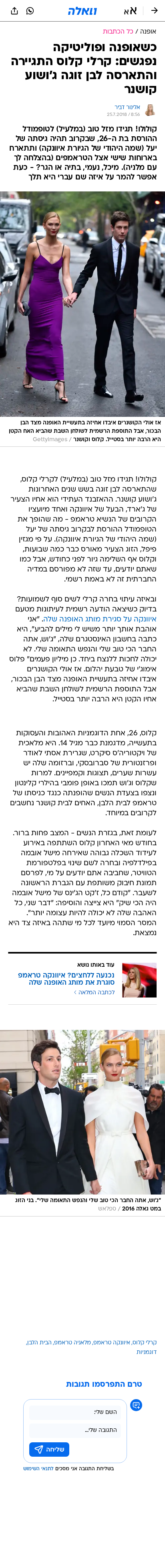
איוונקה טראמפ (111, 1343)
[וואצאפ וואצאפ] (30, 11)
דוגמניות (147, 1352)
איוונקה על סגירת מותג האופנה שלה (100, 619)
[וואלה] (82, 11)
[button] (130, 10)
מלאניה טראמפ (72, 1343)
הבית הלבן (39, 1343)
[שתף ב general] (14, 10)
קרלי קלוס (145, 1343)
